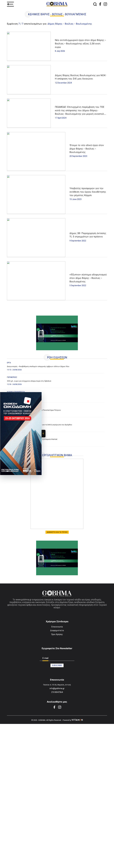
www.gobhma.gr (23, 599)
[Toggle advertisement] (43, 433)
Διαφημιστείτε (57, 630)
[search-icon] (95, 4)
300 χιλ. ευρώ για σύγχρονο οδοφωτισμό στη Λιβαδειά (29, 381)
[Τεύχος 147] (57, 494)
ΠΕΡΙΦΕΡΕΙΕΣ (12, 377)
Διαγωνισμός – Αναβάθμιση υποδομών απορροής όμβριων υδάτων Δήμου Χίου (38, 366)
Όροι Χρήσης (57, 634)
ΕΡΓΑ (9, 363)
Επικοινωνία (57, 627)
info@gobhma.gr (57, 688)
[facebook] (100, 4)
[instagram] (105, 4)
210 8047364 (57, 692)
